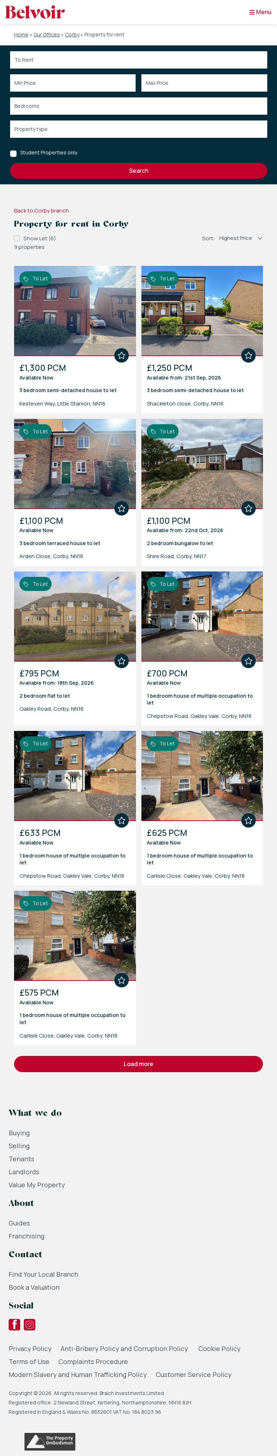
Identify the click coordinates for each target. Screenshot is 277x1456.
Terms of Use (29, 1361)
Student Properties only (48, 152)
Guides (19, 1223)
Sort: (208, 238)
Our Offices (47, 34)
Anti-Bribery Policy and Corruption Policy (125, 1348)
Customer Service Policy (194, 1374)
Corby (72, 34)
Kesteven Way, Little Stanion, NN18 (62, 403)
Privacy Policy (30, 1348)
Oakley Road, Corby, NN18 (51, 708)
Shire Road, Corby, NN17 (176, 556)
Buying (19, 1132)
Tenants (21, 1158)
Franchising (26, 1236)
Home (21, 34)
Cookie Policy (219, 1348)
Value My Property (37, 1184)
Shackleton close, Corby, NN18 (185, 403)
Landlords (24, 1171)
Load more (138, 1064)
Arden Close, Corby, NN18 (51, 556)
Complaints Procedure (93, 1361)
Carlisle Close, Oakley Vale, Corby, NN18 (196, 876)
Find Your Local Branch (43, 1274)
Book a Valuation (34, 1287)
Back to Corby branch (41, 210)
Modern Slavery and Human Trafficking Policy (78, 1374)
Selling (19, 1145)
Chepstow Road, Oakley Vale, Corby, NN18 (199, 716)
